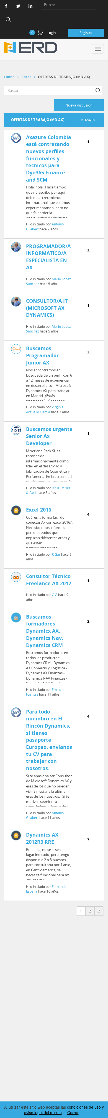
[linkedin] (30, 6)
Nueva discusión (78, 105)
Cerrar (73, 1112)
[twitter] (18, 6)
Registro (85, 32)
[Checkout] (40, 32)
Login (51, 32)
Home (9, 76)
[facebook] (6, 6)
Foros (26, 76)
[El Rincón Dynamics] (30, 47)
